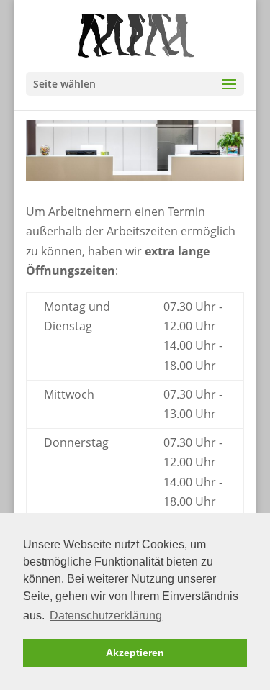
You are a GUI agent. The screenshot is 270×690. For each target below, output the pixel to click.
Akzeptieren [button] (135, 652)
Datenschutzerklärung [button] (106, 615)
